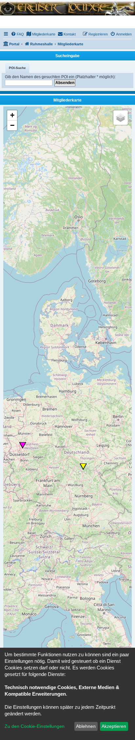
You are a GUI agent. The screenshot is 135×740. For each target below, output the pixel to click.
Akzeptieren (114, 726)
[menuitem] (17, 34)
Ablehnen (86, 726)
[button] (23, 445)
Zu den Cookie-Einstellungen (35, 726)
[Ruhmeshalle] (67, 8)
